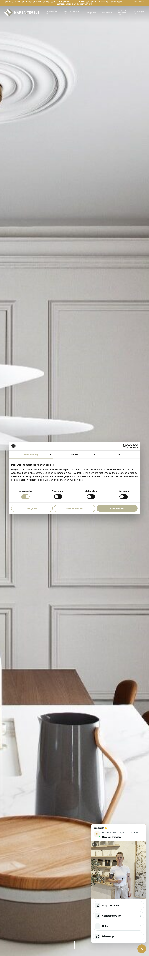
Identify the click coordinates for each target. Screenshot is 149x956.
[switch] (58, 496)
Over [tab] (118, 454)
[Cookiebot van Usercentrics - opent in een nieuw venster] (125, 446)
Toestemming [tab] (31, 454)
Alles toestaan (117, 508)
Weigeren (32, 508)
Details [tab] (74, 454)
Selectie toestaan (74, 508)
